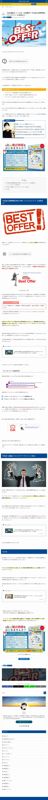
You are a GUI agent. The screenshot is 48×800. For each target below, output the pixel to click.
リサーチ (7, 759)
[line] (24, 726)
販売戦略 (7, 786)
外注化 (6, 771)
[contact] (28, 726)
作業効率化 (7, 765)
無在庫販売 (7, 777)
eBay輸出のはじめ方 (9, 739)
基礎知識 (6, 768)
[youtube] (26, 726)
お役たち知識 (8, 742)
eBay (4, 17)
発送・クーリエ (8, 780)
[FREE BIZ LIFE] (24, 1)
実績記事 (7, 774)
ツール (6, 751)
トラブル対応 (8, 753)
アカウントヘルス (8, 748)
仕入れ (6, 762)
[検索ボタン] (46, 1)
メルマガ (36, 108)
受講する (33, 4)
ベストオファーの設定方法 (14, 184)
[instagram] (22, 726)
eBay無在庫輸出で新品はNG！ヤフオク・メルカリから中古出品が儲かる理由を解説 (28, 596)
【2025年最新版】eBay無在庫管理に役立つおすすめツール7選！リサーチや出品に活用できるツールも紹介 (28, 352)
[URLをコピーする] (40, 686)
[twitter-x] (20, 726)
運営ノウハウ (9, 17)
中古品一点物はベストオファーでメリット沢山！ (18, 187)
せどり (6, 745)
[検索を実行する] (45, 693)
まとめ (7, 189)
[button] (7, 686)
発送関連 (7, 783)
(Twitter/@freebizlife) (16, 51)
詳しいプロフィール (24, 721)
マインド (6, 756)
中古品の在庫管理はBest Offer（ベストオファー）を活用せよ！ (21, 183)
